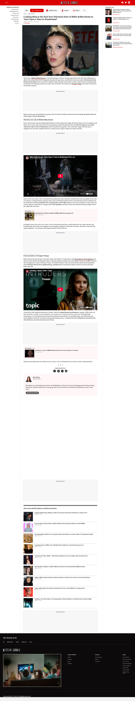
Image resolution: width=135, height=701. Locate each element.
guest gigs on (84, 259)
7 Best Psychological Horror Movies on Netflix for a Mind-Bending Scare (122, 18)
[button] (98, 75)
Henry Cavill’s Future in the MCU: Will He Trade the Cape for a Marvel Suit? (122, 35)
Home (6, 2)
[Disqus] (60, 458)
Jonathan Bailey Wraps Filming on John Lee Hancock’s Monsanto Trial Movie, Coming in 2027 (60, 512)
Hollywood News (31, 13)
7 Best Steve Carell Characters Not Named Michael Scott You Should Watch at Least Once (122, 44)
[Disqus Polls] (60, 416)
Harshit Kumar (116, 14)
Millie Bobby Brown (38, 78)
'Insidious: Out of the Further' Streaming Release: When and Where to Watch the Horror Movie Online (63, 599)
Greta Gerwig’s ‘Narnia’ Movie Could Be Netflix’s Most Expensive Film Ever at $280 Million (59, 523)
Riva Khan (27, 23)
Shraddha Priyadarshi (118, 47)
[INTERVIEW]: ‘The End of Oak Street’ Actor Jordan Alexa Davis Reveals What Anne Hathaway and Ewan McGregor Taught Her (122, 27)
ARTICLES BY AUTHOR (32, 392)
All (26, 10)
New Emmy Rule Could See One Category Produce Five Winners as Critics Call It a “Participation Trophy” (63, 534)
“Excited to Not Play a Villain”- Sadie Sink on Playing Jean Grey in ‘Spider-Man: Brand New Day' (61, 556)
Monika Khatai (116, 22)
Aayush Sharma (116, 30)
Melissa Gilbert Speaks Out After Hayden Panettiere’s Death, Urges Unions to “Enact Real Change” (62, 577)
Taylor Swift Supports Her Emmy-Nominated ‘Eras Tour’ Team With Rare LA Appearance (59, 588)
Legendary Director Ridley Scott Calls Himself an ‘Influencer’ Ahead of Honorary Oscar (59, 545)
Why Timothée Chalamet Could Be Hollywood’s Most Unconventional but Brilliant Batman (59, 566)
